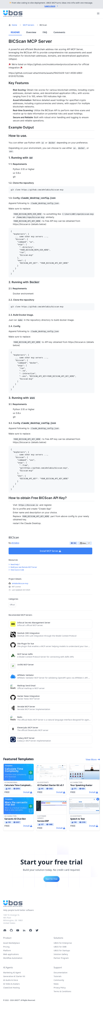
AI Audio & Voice (10, 980)
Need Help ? (15, 564)
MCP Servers (28, 25)
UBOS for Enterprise (63, 943)
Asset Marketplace (11, 943)
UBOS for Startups (62, 950)
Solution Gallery (61, 954)
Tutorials (57, 976)
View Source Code (17, 570)
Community (59, 980)
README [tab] (15, 32)
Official (12, 605)
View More (91, 759)
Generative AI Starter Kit (14, 976)
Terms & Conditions (62, 991)
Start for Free (51, 879)
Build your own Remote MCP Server (23, 567)
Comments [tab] (59, 32)
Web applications (11, 954)
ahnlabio (15, 543)
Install (26, 792)
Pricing (6, 946)
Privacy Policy (60, 987)
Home (14, 25)
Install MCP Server (49, 550)
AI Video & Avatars (11, 984)
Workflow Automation (12, 958)
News (56, 984)
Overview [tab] (31, 32)
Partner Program (61, 958)
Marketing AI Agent (12, 972)
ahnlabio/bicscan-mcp (20, 583)
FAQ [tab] (45, 32)
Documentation (60, 972)
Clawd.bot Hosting (11, 987)
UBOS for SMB (60, 946)
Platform (7, 950)
